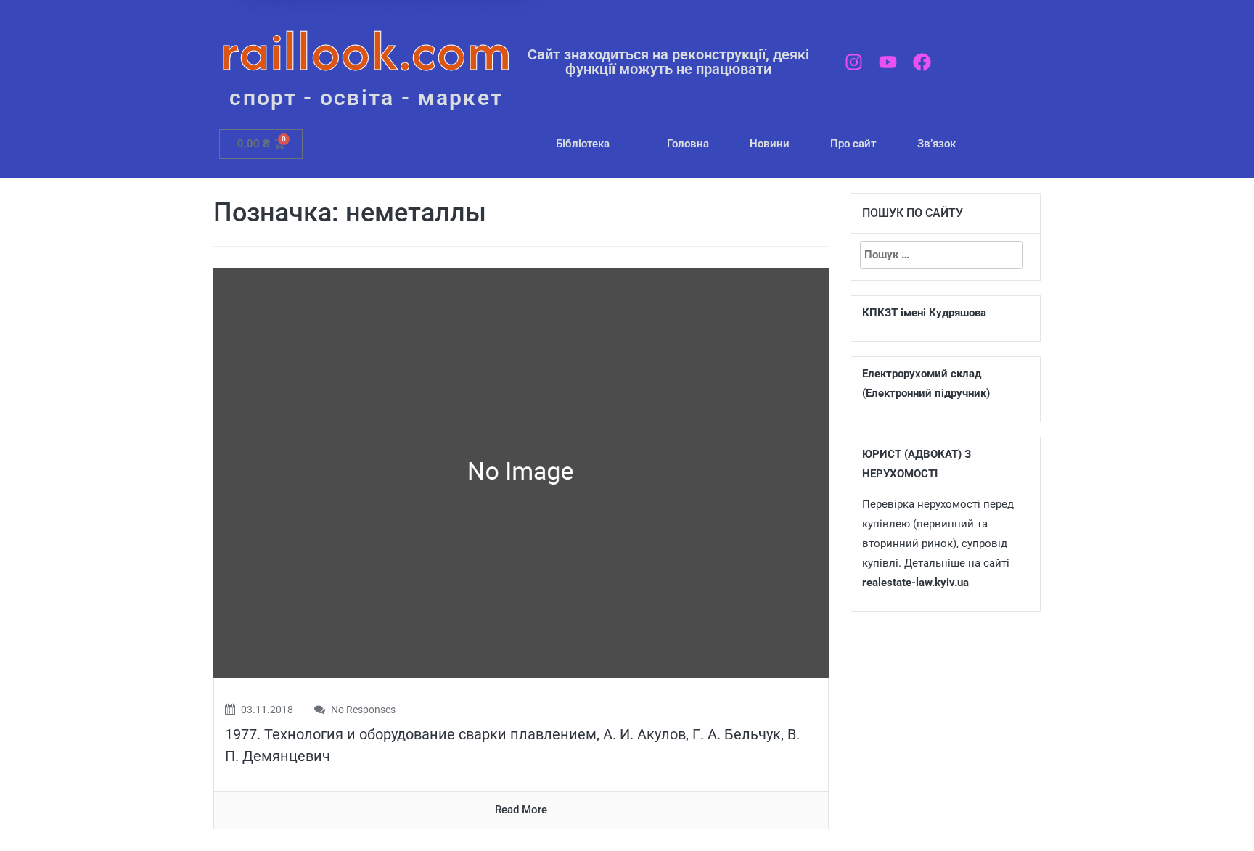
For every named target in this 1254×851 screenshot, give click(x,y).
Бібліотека (583, 143)
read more (521, 809)
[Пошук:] (941, 255)
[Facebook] (922, 62)
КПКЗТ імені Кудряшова (924, 312)
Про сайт (853, 143)
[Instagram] (853, 62)
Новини (770, 143)
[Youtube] (888, 62)
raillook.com (366, 50)
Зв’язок (936, 143)
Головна (688, 143)
